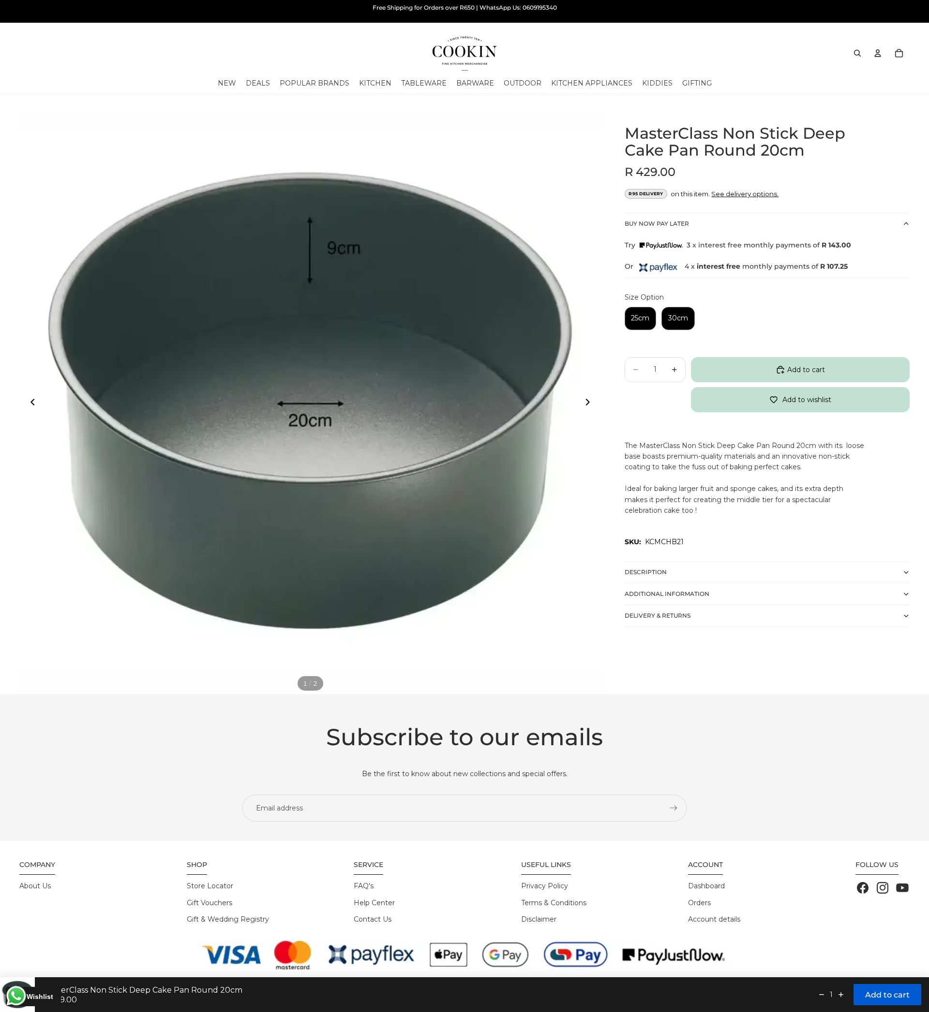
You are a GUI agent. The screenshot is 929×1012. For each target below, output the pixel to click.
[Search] (857, 53)
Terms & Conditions (553, 902)
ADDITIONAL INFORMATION (667, 593)
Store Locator (210, 886)
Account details (714, 919)
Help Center (374, 902)
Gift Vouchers (209, 902)
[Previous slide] (30, 403)
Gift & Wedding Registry (228, 919)
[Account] (877, 53)
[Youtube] (902, 888)
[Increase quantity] (841, 994)
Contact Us (372, 919)
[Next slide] (590, 403)
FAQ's (364, 886)
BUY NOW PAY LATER (657, 223)
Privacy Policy (544, 886)
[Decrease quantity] (821, 994)
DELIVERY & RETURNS (657, 615)
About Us (35, 886)
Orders (699, 902)
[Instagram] (882, 888)
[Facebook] (862, 888)
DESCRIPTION (646, 572)
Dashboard (706, 886)
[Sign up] (673, 808)
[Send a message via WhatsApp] (16, 995)
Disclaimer (538, 919)
